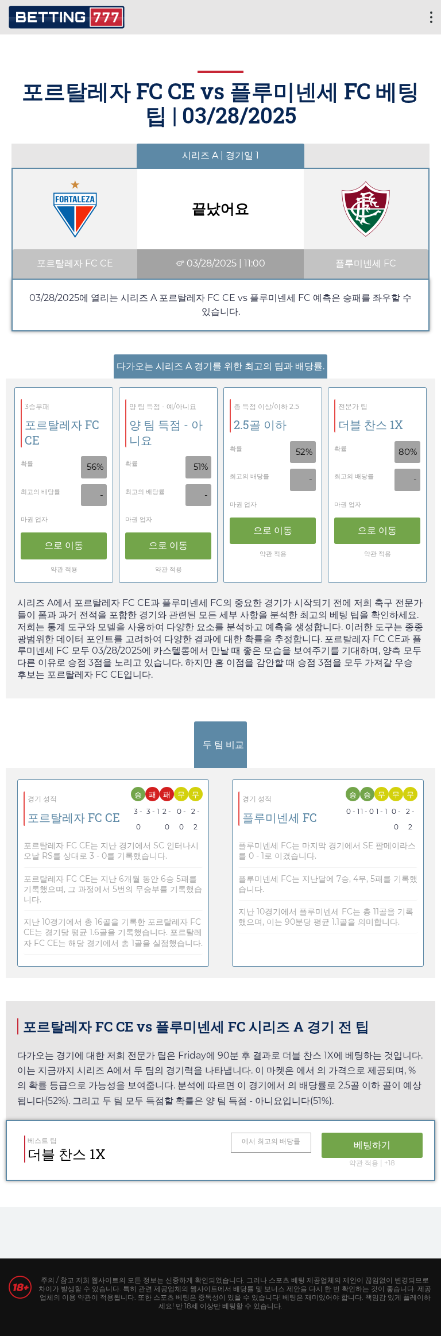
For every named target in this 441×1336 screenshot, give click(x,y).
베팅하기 (372, 1145)
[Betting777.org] (67, 16)
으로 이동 (63, 545)
